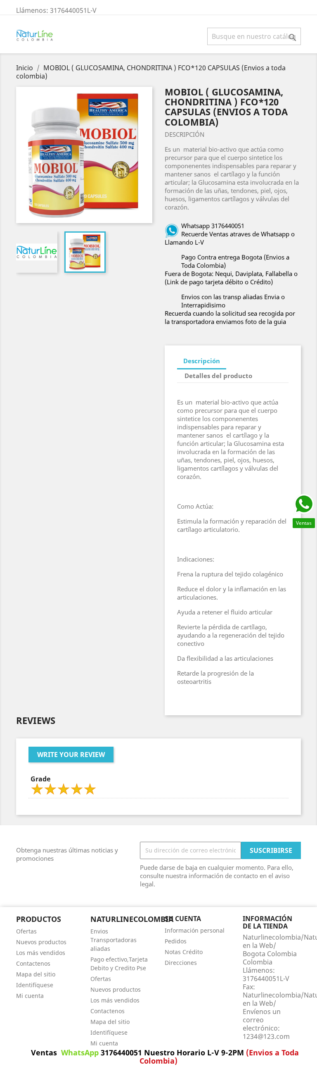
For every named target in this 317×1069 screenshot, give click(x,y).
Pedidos (176, 941)
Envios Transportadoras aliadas (113, 939)
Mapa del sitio (35, 974)
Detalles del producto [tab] (218, 375)
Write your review (71, 754)
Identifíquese (34, 985)
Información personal (195, 930)
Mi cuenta (30, 996)
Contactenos (33, 963)
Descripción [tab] (201, 361)
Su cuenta (183, 918)
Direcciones (181, 963)
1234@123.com (266, 1036)
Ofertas (26, 931)
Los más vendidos (40, 953)
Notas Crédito (184, 952)
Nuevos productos (41, 942)
